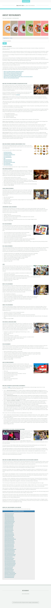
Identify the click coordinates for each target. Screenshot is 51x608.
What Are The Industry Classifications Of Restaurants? (13, 74)
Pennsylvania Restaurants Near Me (10, 560)
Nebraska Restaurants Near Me (9, 546)
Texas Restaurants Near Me (9, 567)
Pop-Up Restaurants (7, 163)
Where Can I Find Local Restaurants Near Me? (11, 77)
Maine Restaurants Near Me (9, 536)
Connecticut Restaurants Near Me (10, 521)
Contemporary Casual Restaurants (9, 154)
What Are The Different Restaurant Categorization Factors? (14, 71)
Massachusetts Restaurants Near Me (10, 539)
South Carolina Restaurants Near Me (10, 563)
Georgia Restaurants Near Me (9, 525)
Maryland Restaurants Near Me (9, 537)
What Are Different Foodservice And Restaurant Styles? (13, 72)
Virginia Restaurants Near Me (9, 570)
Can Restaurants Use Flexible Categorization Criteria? (12, 75)
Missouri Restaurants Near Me (9, 544)
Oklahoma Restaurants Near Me (9, 558)
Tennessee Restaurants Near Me (10, 565)
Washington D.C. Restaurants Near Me (10, 573)
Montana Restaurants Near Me (9, 545)
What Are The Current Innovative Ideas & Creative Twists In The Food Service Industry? (18, 76)
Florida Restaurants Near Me (9, 523)
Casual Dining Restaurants (8, 153)
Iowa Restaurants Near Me (9, 531)
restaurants (18, 94)
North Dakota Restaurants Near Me (10, 555)
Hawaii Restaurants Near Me (9, 526)
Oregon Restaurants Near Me (9, 559)
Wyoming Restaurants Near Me (9, 577)
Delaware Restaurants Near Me (9, 522)
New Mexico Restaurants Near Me (10, 551)
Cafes (4, 158)
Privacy (30, 602)
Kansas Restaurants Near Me (9, 532)
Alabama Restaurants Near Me (9, 513)
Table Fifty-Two (20, 5)
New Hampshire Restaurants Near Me (10, 549)
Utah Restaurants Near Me (9, 568)
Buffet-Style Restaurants (8, 159)
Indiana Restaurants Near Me (9, 530)
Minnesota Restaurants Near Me (9, 541)
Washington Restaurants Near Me (10, 572)
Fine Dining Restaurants (7, 152)
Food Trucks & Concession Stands (9, 162)
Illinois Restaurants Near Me (9, 528)
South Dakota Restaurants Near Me (10, 564)
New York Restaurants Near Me (9, 553)
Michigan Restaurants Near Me (9, 540)
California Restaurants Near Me (9, 518)
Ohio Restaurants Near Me (9, 556)
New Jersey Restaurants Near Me (10, 550)
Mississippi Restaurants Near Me (9, 542)
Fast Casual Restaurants (8, 157)
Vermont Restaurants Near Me (9, 569)
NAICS (9, 387)
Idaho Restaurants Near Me (9, 527)
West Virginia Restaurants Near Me (10, 574)
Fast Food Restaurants (7, 155)
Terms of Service (35, 602)
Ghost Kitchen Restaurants (8, 164)
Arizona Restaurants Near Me (9, 516)
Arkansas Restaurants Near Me (9, 517)
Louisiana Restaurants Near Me (9, 535)
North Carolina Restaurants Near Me (10, 554)
